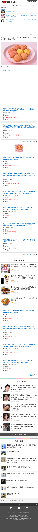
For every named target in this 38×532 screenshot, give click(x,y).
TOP (19, 504)
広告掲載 (14, 512)
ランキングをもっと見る (19, 434)
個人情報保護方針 (26, 512)
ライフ (34, 5)
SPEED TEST (19, 5)
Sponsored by (26, 141)
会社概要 (20, 512)
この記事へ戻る (5, 70)
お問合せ (9, 512)
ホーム (3, 5)
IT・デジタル (11, 5)
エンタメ (26, 5)
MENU (31, 1)
